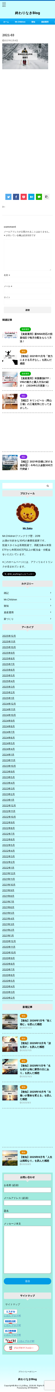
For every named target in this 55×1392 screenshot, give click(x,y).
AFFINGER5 (33, 1388)
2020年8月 (8, 963)
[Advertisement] (27, 102)
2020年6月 (8, 975)
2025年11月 (8, 641)
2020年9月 (8, 958)
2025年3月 (8, 686)
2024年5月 (8, 743)
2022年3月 (8, 856)
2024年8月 (8, 726)
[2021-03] (31, 197)
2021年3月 (8, 924)
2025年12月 (9, 635)
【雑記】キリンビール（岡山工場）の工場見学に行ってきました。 (36, 404)
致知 (33, 22)
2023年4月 (8, 782)
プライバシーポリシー (27, 1371)
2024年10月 (9, 715)
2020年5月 (8, 980)
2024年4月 (8, 748)
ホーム (6, 22)
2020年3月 (8, 992)
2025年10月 (9, 647)
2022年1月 (8, 867)
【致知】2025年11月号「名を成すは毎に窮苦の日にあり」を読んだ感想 (35, 1069)
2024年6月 (8, 737)
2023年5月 (8, 777)
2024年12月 (9, 703)
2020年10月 (9, 952)
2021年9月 (8, 890)
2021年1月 (8, 935)
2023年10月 (9, 765)
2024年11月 (8, 709)
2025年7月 (8, 664)
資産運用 (45, 22)
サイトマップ (12, 1304)
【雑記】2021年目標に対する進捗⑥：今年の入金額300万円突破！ (36, 465)
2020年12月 (9, 941)
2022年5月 (8, 845)
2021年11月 (8, 879)
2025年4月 (8, 681)
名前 (7, 275)
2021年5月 (8, 912)
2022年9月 (8, 822)
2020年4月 (8, 986)
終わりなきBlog (27, 13)
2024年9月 (8, 720)
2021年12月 (8, 873)
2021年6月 (8, 907)
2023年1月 (8, 799)
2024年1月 (8, 754)
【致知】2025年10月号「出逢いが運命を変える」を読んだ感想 (36, 1095)
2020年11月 (8, 946)
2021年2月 (8, 929)
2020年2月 (8, 997)
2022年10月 (9, 816)
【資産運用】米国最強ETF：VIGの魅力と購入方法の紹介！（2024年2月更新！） (35, 382)
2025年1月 (8, 698)
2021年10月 (8, 884)
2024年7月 (8, 732)
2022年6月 (8, 839)
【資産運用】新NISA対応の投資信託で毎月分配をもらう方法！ (36, 337)
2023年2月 (8, 794)
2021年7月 (8, 901)
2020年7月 (8, 969)
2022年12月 (9, 805)
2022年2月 (8, 862)
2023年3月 (8, 788)
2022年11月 (8, 811)
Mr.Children (20, 22)
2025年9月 (8, 652)
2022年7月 (8, 833)
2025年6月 (8, 669)
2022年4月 (8, 850)
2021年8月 (8, 895)
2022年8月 (8, 828)
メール (8, 286)
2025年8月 (8, 658)
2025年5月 (8, 675)
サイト (7, 297)
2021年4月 (8, 918)
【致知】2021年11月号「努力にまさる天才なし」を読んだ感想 (36, 360)
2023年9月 (8, 771)
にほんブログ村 (12, 1315)
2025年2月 (8, 692)
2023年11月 (8, 760)
